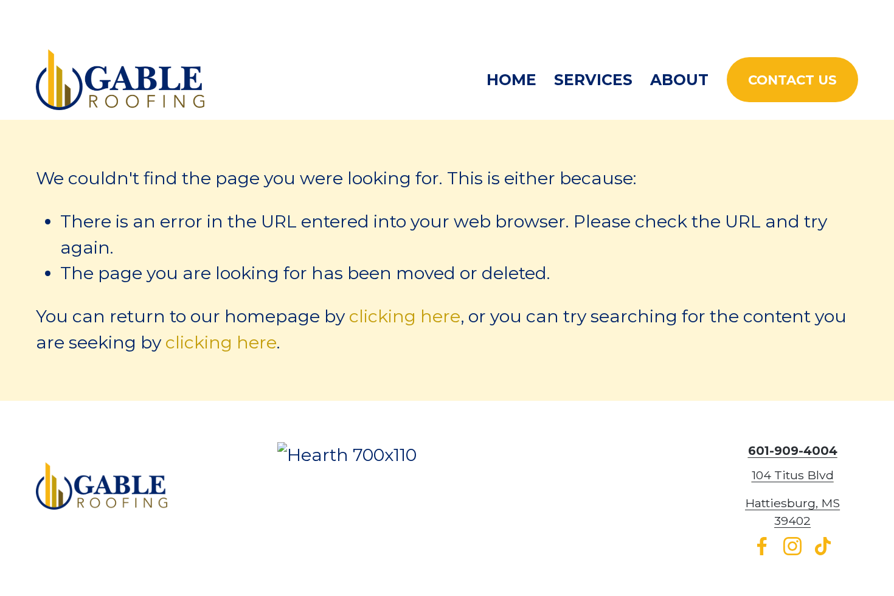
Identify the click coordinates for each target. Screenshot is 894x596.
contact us (792, 80)
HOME (511, 80)
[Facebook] (762, 546)
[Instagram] (792, 546)
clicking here (404, 316)
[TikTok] (823, 546)
